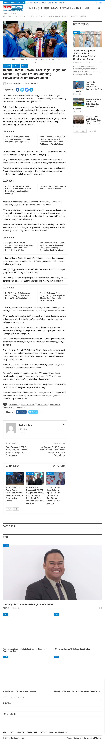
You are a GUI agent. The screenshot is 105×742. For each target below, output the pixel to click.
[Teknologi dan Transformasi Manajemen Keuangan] (52, 572)
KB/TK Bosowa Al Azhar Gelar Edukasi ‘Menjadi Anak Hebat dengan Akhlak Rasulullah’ (17, 295)
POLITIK (24, 66)
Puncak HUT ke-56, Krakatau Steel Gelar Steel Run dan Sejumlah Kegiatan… (87, 104)
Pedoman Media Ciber (58, 732)
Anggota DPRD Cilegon (28, 404)
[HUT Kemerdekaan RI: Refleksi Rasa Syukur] (78, 630)
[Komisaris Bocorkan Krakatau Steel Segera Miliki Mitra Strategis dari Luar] (78, 85)
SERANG (9, 473)
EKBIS (46, 8)
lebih (61, 2)
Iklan (36, 2)
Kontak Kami (52, 2)
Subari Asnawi (8, 407)
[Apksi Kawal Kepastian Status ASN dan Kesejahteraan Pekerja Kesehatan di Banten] (87, 39)
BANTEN (38, 8)
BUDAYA (54, 8)
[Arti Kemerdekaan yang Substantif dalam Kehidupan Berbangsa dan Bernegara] (27, 630)
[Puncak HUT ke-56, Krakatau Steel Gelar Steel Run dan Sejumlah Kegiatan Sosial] (78, 102)
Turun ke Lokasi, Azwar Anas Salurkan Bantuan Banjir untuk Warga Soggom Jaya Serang (17, 139)
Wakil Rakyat (19, 407)
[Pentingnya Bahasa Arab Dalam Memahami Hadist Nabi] (78, 672)
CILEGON (7, 66)
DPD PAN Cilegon (42, 404)
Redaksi (43, 2)
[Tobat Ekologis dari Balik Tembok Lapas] (27, 672)
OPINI (6, 545)
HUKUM (79, 8)
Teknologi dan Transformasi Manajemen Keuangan (28, 604)
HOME (30, 8)
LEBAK (76, 32)
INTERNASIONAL (67, 8)
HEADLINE (15, 66)
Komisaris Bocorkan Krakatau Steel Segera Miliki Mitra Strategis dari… (87, 86)
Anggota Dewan (13, 404)
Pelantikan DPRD (55, 404)
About (29, 2)
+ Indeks (42, 732)
